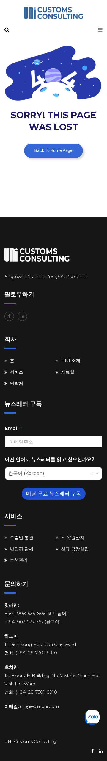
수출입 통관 (21, 537)
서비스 (16, 372)
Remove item (92, 474)
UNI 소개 (70, 360)
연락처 (16, 383)
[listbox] (53, 473)
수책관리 (19, 560)
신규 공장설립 (75, 549)
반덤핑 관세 (21, 549)
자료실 (67, 372)
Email (13, 428)
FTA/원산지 (72, 537)
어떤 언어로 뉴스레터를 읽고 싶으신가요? (49, 459)
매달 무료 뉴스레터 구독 (53, 494)
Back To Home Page (53, 150)
